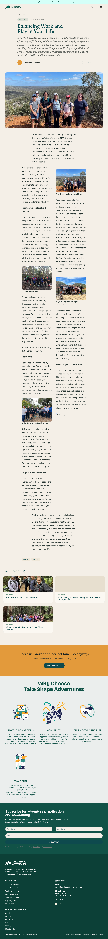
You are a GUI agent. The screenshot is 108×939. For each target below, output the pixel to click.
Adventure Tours (11, 888)
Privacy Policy (36, 847)
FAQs (7, 923)
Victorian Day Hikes (12, 885)
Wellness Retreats (12, 891)
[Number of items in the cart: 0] (92, 7)
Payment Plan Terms (96, 934)
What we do (10, 881)
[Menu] (101, 7)
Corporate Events (11, 904)
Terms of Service (47, 847)
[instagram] (60, 904)
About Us (8, 913)
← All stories (21, 14)
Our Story (9, 916)
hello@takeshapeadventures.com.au (68, 887)
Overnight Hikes (11, 894)
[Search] (96, 7)
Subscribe (54, 842)
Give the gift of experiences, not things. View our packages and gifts (54, 2)
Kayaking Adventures (13, 901)
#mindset (35, 559)
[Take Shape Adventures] (13, 7)
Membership (10, 929)
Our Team (9, 919)
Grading (8, 926)
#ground (25, 559)
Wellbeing (23, 19)
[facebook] (56, 904)
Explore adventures (54, 665)
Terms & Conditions (82, 934)
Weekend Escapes (12, 897)
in (88, 62)
